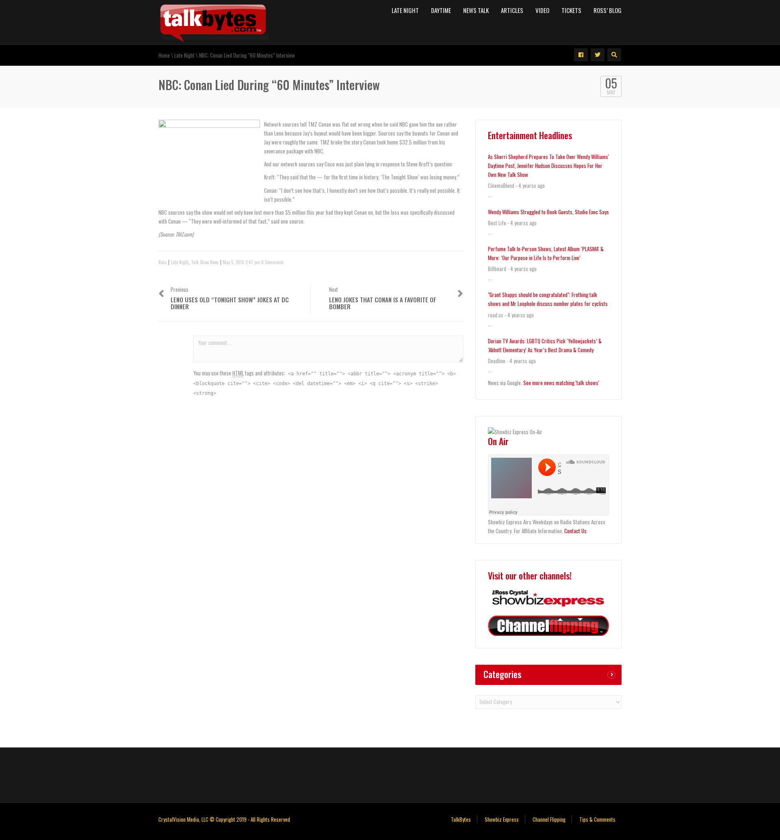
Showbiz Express (502, 819)
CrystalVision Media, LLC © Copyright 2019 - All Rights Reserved (224, 819)
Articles (512, 10)
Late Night (405, 10)
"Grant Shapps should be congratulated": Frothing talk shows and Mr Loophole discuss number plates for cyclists (548, 299)
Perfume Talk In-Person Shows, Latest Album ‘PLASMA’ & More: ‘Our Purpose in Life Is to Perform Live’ (546, 253)
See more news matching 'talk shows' (561, 383)
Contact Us (575, 531)
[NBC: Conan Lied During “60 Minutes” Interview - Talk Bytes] (213, 21)
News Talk (476, 10)
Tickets (571, 10)
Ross (162, 262)
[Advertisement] (390, 774)
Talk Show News (205, 262)
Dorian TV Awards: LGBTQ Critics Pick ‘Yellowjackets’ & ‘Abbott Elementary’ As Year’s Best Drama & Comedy (545, 345)
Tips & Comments (597, 819)
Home (164, 55)
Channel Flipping (549, 819)
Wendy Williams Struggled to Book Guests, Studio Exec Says (548, 212)
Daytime (441, 10)
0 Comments (272, 262)
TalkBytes (461, 819)
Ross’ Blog (608, 10)
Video (542, 10)
